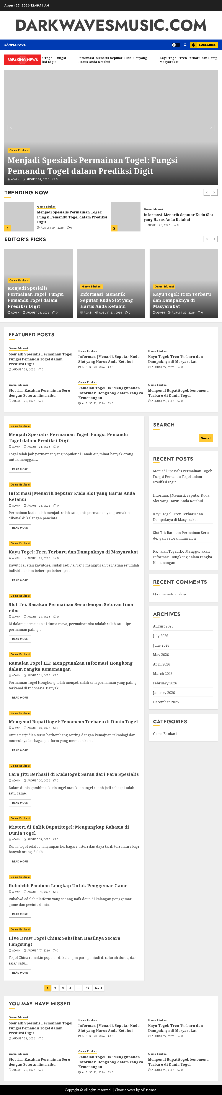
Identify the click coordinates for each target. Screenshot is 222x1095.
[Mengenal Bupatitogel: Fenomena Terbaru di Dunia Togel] (74, 713)
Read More (20, 469)
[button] (185, 45)
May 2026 (161, 654)
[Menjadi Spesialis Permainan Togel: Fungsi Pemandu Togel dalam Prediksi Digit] (111, 127)
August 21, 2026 (93, 403)
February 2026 (165, 683)
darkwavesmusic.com (111, 25)
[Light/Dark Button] (176, 45)
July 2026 (160, 635)
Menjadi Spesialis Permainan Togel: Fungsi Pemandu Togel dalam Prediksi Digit (93, 165)
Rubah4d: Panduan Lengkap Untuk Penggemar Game (68, 886)
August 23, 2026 (52, 225)
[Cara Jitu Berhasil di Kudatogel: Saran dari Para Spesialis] (74, 766)
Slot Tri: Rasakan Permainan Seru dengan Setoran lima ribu (39, 393)
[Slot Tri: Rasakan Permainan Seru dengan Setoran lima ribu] (74, 596)
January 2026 (164, 692)
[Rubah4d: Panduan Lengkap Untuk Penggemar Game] (74, 877)
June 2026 (161, 645)
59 (87, 988)
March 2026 (163, 673)
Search (164, 424)
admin (15, 179)
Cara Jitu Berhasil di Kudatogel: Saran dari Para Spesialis (74, 774)
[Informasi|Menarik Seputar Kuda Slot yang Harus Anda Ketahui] (19, 216)
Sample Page (15, 45)
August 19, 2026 (39, 839)
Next (98, 988)
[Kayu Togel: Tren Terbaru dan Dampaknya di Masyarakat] (125, 216)
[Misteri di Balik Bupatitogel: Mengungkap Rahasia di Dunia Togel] (74, 818)
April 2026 (161, 664)
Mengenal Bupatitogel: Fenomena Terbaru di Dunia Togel (178, 393)
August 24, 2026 (37, 179)
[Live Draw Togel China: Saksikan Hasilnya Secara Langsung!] (74, 929)
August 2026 (163, 626)
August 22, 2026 (158, 225)
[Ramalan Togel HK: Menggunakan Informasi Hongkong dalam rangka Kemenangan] (74, 654)
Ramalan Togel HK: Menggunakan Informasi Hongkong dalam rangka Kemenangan (110, 393)
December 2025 (166, 702)
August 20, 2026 (163, 401)
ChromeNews (125, 1089)
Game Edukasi (18, 150)
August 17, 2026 (39, 951)
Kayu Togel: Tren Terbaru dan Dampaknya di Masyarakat (171, 217)
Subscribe (207, 45)
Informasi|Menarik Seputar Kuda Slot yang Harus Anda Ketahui (71, 217)
